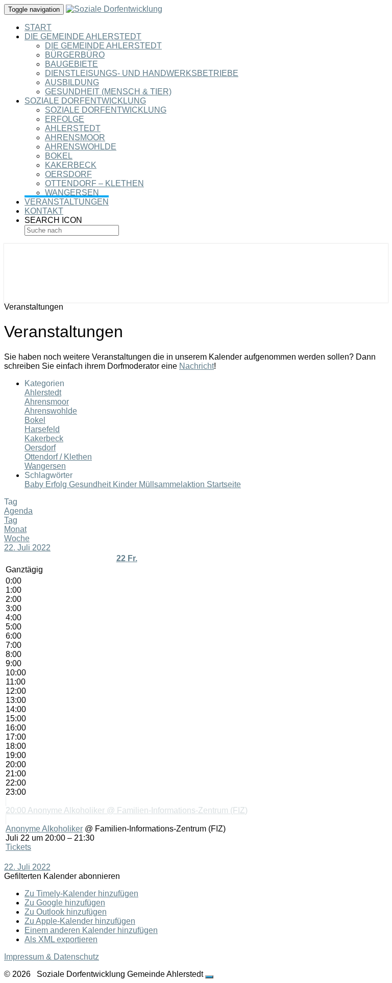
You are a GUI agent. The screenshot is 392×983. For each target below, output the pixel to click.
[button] (62, 876)
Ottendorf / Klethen (58, 456)
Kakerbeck (70, 165)
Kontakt (43, 211)
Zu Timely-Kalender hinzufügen (81, 893)
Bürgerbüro (75, 55)
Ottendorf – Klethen (94, 183)
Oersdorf (68, 174)
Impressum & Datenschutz (51, 956)
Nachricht (196, 366)
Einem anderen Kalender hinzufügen (91, 930)
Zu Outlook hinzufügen (65, 912)
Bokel (58, 156)
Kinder (126, 484)
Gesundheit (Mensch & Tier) (108, 91)
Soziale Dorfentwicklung (85, 100)
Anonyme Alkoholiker (44, 828)
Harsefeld (42, 429)
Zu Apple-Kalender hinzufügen (79, 921)
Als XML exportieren (60, 939)
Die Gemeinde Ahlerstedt (82, 36)
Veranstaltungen (66, 201)
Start (38, 27)
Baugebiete (71, 64)
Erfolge (64, 119)
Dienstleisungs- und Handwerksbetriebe (141, 73)
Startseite (224, 484)
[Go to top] (209, 976)
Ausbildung (72, 82)
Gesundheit (91, 484)
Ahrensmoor (75, 137)
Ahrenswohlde (80, 146)
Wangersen (72, 192)
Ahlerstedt (73, 128)
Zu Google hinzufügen (64, 902)
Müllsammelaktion (173, 484)
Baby (34, 484)
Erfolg (57, 484)
